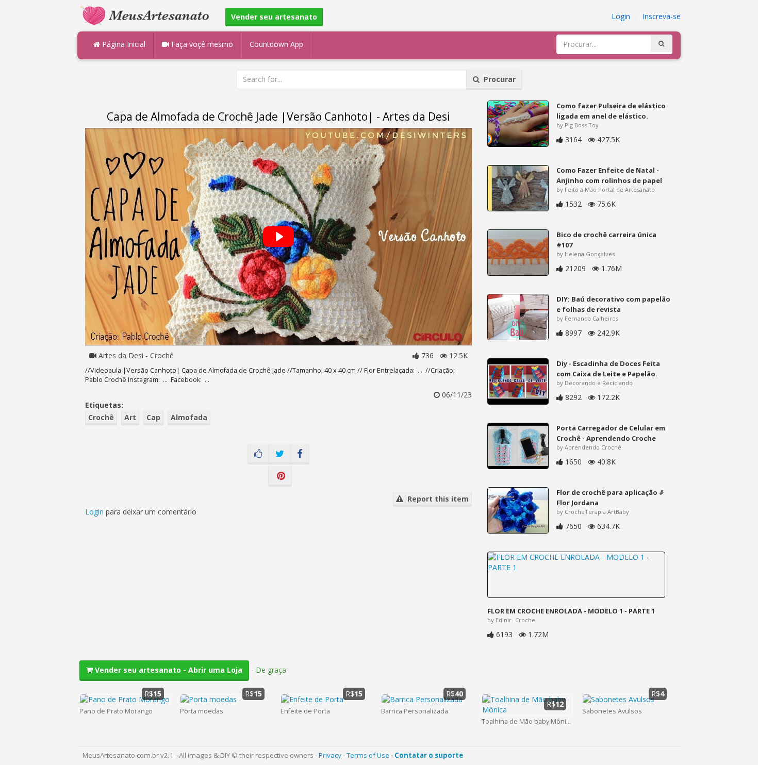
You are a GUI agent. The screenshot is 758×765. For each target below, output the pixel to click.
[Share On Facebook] (299, 454)
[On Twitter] (280, 454)
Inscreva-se (661, 16)
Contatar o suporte (428, 755)
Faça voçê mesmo (201, 44)
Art (130, 417)
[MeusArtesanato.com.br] (147, 15)
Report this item (436, 499)
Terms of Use (368, 755)
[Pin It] (280, 476)
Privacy (330, 755)
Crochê (101, 417)
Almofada (189, 417)
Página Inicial (122, 44)
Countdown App (276, 44)
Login (621, 16)
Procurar (498, 79)
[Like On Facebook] (258, 454)
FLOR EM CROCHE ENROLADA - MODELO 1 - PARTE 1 (571, 611)
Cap (153, 417)
